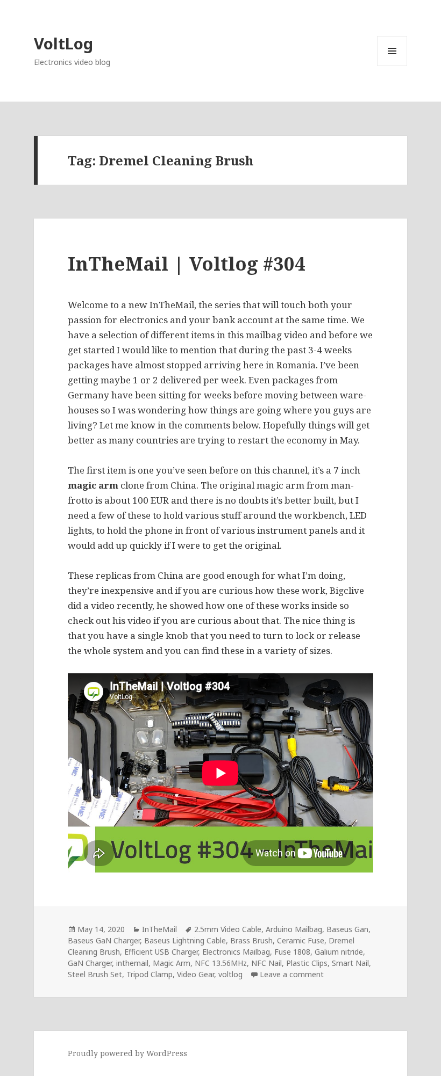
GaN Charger (90, 963)
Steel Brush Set (95, 974)
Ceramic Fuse (300, 940)
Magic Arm (171, 963)
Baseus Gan (347, 929)
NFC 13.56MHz (221, 963)
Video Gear (195, 974)
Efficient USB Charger (161, 952)
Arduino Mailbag (294, 929)
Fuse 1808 (292, 952)
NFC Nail (266, 963)
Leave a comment (292, 974)
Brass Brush (251, 940)
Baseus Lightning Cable (185, 940)
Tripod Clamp (149, 974)
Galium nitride (339, 952)
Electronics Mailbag (236, 952)
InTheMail (159, 929)
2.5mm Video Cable (227, 929)
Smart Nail (350, 963)
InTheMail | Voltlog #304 (186, 263)
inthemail (132, 963)
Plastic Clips (307, 963)
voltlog (230, 974)
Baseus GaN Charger (104, 940)
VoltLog (63, 43)
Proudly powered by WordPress (127, 1053)
